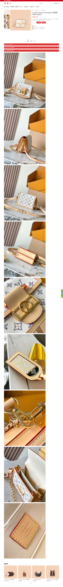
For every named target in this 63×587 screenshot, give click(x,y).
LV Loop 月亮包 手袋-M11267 (37, 579)
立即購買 (44, 22)
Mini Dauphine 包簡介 (9, 44)
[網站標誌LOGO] (7, 3)
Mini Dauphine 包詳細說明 (9, 47)
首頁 (32, 10)
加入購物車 (38, 22)
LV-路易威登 (36, 10)
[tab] (28, 40)
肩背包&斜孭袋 (43, 10)
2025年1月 (35, 28)
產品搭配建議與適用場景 (9, 50)
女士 (39, 10)
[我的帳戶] (53, 3)
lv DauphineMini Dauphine (41, 28)
